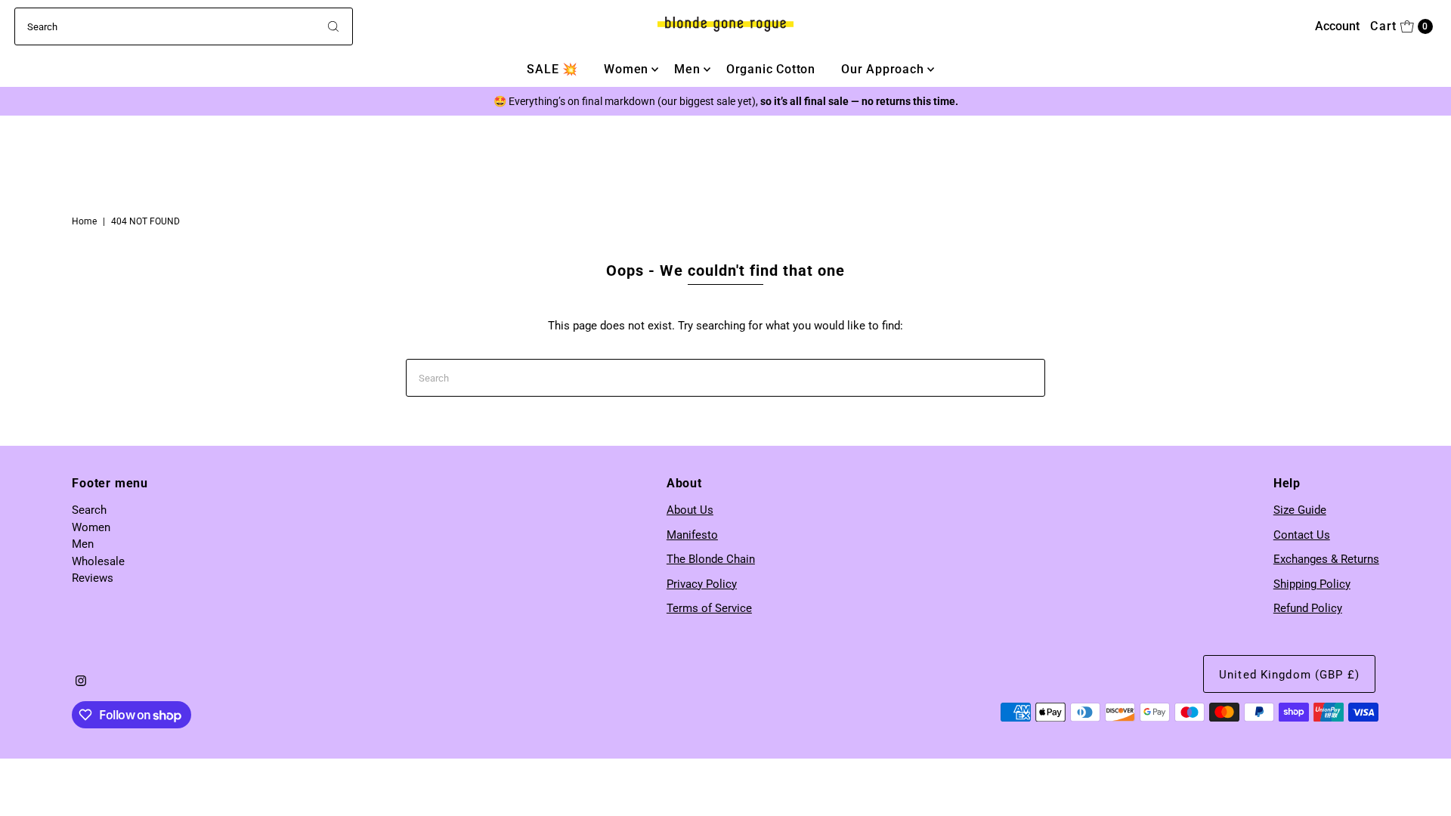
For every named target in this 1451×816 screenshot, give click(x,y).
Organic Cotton (770, 69)
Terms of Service (709, 608)
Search (89, 510)
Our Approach (882, 69)
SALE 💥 (552, 69)
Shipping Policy (1311, 584)
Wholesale (98, 561)
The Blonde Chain (711, 559)
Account (1337, 26)
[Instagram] (81, 682)
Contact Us (1301, 535)
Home (84, 221)
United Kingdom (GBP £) (1289, 675)
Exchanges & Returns (1326, 559)
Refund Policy (1307, 608)
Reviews (92, 578)
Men (687, 69)
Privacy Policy (702, 584)
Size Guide (1299, 510)
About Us (690, 510)
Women (626, 69)
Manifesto (692, 535)
